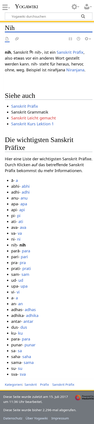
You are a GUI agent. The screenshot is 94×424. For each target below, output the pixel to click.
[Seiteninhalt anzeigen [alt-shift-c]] (7, 39)
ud (20, 280)
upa (24, 286)
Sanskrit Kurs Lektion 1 (32, 123)
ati (20, 221)
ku (20, 333)
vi (18, 292)
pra (23, 262)
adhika (32, 315)
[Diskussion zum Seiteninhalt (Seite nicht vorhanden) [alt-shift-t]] (17, 39)
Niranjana (75, 69)
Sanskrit (30, 384)
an (20, 303)
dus (23, 327)
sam (25, 274)
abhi (26, 186)
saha (26, 356)
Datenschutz (12, 418)
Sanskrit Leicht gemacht (33, 118)
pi (19, 215)
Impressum (60, 418)
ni (19, 239)
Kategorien (13, 384)
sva (23, 374)
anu (24, 198)
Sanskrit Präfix (70, 52)
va (20, 233)
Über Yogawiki (37, 418)
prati (26, 268)
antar (28, 321)
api (22, 209)
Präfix (44, 384)
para (26, 250)
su (20, 368)
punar (29, 344)
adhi (26, 192)
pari (24, 256)
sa (20, 350)
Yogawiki (26, 6)
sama (29, 362)
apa (23, 203)
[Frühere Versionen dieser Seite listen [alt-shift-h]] (78, 39)
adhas (30, 309)
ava (23, 227)
